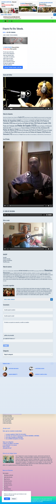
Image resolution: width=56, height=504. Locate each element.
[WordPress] (9, 21)
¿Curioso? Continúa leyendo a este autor (13, 67)
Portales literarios (7, 489)
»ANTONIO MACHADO (14, 368)
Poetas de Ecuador (44, 123)
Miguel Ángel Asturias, (39, 119)
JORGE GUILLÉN (37, 274)
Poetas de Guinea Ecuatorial (16, 128)
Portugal (21, 134)
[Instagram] (7, 21)
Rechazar (14, 498)
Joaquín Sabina (32, 274)
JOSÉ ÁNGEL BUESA (18, 276)
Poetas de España (26, 125)
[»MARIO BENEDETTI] (5, 374)
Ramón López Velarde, (27, 134)
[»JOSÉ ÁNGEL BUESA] (31, 368)
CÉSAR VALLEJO (41, 271)
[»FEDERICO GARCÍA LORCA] (31, 374)
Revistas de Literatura (8, 491)
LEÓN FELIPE (38, 276)
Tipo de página (5, 473)
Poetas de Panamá (37, 130)
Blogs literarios (7, 479)
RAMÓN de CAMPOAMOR (31, 279)
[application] (28, 93)
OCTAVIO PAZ (14, 279)
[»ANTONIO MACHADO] (5, 368)
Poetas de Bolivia (25, 121)
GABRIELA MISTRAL (48, 273)
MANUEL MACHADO (15, 277)
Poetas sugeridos (14, 35)
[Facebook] (3, 21)
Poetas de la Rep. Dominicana (40, 128)
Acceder (5, 257)
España (21, 117)
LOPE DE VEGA (42, 276)
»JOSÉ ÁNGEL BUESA (39, 368)
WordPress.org (6, 262)
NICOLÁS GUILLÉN (9, 279)
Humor (7, 35)
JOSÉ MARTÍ (13, 276)
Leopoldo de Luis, (15, 119)
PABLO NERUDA (19, 279)
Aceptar (7, 498)
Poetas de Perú (11, 132)
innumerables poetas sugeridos (37, 294)
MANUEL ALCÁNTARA (9, 277)
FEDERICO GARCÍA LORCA (18, 273)
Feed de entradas (6, 259)
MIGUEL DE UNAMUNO (29, 277)
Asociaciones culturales (8, 475)
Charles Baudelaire (36, 270)
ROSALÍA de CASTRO (39, 279)
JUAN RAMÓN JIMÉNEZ (33, 276)
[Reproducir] (5, 108)
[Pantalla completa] (51, 108)
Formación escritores (8, 485)
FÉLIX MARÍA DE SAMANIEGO (40, 273)
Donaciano (48, 270)
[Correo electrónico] (11, 21)
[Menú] (51, 17)
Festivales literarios (8, 483)
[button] (28, 93)
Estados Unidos (27, 117)
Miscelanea (6, 487)
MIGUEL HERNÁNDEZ (37, 277)
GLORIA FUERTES (6, 274)
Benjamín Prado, (11, 117)
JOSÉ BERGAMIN (50, 274)
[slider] (27, 108)
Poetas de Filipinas (41, 126)
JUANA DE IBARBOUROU (26, 276)
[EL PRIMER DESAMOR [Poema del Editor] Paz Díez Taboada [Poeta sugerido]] (15, 40)
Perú (49, 119)
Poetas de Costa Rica (18, 123)
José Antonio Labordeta (41, 117)
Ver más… (31, 465)
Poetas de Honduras (26, 128)
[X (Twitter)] (5, 21)
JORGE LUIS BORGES (44, 274)
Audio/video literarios (8, 477)
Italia (35, 117)
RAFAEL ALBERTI (24, 279)
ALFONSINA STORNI (10, 270)
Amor (4, 35)
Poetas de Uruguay (37, 132)
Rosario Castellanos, (34, 134)
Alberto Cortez (5, 270)
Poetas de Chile (37, 121)
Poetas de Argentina (12, 120)
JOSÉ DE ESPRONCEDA (7, 276)
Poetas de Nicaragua (24, 130)
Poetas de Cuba (30, 123)
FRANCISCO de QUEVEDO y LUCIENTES (29, 273)
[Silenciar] (48, 108)
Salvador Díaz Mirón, (41, 134)
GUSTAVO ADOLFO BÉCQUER (13, 274)
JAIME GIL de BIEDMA (22, 274)
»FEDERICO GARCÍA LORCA (41, 374)
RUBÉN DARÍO (45, 279)
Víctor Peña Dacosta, (47, 134)
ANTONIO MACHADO (23, 271)
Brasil (16, 117)
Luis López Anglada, (32, 119)
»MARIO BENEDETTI (13, 374)
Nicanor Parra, (45, 119)
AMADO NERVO (16, 270)
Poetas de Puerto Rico (23, 132)
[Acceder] (52, 21)
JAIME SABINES (28, 274)
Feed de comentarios (7, 260)
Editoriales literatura (8, 481)
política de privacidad (9, 335)
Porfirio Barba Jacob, (15, 134)
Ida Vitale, (32, 117)
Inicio (4, 32)
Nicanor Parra (42, 277)
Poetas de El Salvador (10, 126)
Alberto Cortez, (5, 117)
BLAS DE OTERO (31, 271)
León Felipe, (20, 119)
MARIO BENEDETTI (22, 277)
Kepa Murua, (10, 119)
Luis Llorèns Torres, (26, 119)
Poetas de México (10, 129)
